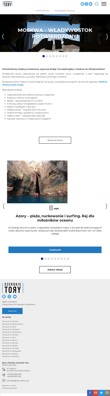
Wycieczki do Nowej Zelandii (12, 324)
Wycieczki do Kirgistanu (11, 329)
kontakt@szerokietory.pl (64, 11)
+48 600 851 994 (14, 376)
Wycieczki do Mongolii (10, 335)
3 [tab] (50, 56)
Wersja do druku (55, 140)
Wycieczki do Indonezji (10, 348)
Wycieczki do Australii (10, 321)
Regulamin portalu (9, 386)
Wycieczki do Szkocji (9, 340)
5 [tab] (56, 56)
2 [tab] (47, 56)
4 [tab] (53, 56)
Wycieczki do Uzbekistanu (11, 332)
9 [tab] (68, 259)
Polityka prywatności (9, 388)
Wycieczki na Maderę (10, 354)
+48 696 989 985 (42, 11)
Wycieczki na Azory (9, 327)
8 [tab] (66, 56)
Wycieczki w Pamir (9, 337)
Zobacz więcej (55, 269)
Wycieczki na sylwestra (10, 356)
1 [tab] (43, 56)
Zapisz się (12, 311)
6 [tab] (60, 56)
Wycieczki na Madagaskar (11, 351)
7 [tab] (63, 56)
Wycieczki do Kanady (10, 346)
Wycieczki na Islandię (10, 343)
